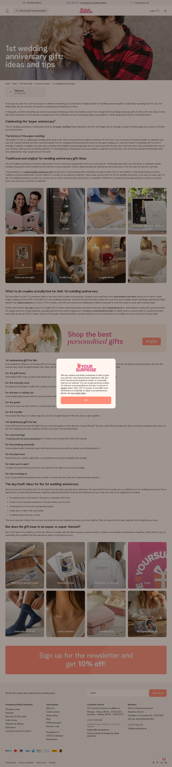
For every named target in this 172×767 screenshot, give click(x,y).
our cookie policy (78, 393)
